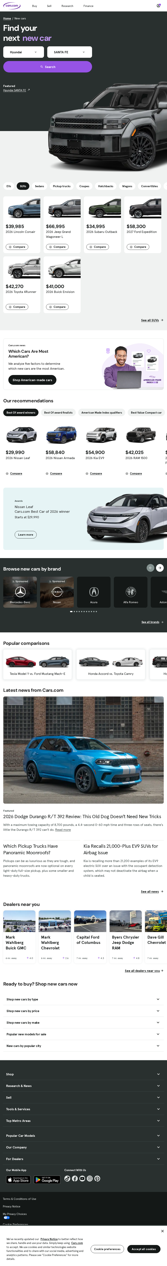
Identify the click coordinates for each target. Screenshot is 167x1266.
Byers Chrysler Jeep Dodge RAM (125, 942)
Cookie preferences (107, 1249)
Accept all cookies (144, 1249)
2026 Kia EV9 (95, 458)
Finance (88, 6)
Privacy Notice (11, 1206)
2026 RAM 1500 (136, 458)
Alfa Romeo (130, 602)
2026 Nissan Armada (60, 458)
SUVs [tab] (23, 186)
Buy (34, 6)
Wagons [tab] (127, 186)
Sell (49, 6)
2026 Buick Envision (60, 292)
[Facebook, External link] (75, 1178)
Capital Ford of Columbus (88, 939)
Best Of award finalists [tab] (58, 412)
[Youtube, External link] (82, 1178)
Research (67, 6)
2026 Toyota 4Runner (21, 292)
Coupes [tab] (84, 186)
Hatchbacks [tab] (105, 186)
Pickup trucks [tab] (61, 186)
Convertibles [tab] (149, 186)
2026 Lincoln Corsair (20, 232)
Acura (93, 602)
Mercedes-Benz (20, 602)
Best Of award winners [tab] (21, 412)
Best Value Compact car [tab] (146, 412)
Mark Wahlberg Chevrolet (50, 942)
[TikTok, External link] (67, 1178)
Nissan (57, 602)
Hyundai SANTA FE (14, 90)
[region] (83, 1245)
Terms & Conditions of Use (19, 1199)
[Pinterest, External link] (97, 1178)
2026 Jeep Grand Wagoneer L (58, 234)
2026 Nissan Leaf (18, 458)
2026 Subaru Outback (101, 232)
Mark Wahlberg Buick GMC (16, 942)
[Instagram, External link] (90, 1178)
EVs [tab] (9, 186)
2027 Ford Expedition (142, 232)
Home (7, 18)
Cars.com (77, 1243)
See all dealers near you (142, 971)
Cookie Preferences (15, 1224)
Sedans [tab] (39, 186)
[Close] (162, 1231)
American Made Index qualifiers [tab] (101, 412)
